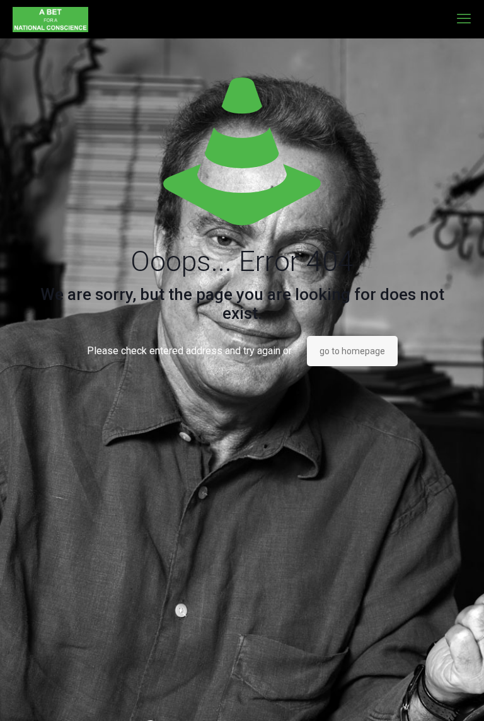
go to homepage (352, 351)
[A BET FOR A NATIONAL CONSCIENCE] (50, 19)
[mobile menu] (464, 19)
